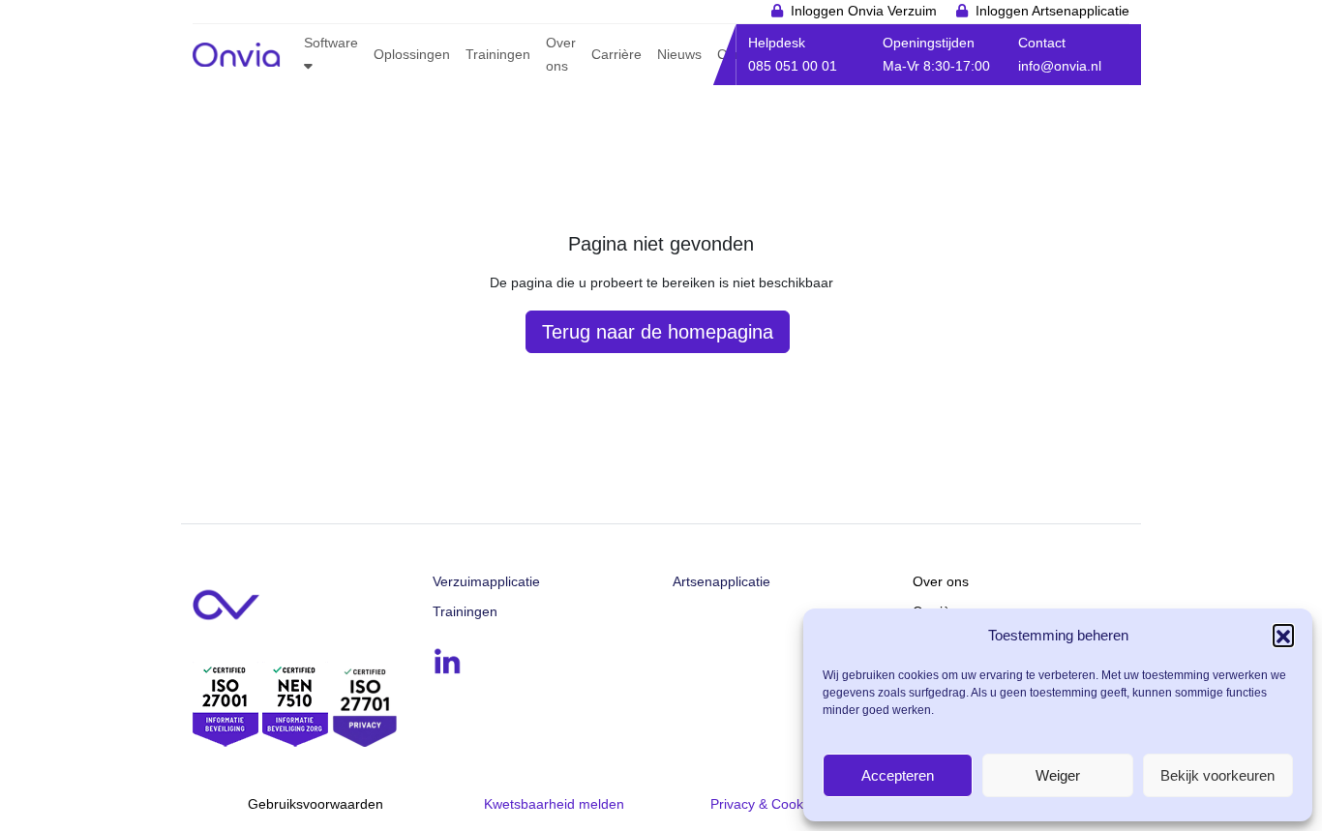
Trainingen (465, 611)
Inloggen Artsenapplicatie (1052, 10)
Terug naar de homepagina (657, 331)
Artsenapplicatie (721, 581)
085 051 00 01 (792, 66)
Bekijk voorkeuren (1217, 775)
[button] (1283, 634)
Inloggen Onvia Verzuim (864, 10)
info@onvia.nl (1059, 66)
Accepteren (897, 775)
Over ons (941, 581)
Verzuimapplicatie (486, 581)
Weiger (1058, 775)
